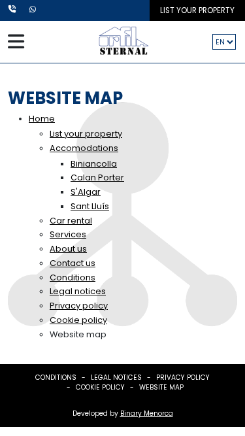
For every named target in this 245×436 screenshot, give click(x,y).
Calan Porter (97, 177)
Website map (161, 387)
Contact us (72, 263)
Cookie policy (78, 320)
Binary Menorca (146, 413)
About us (68, 248)
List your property (197, 10)
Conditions (72, 277)
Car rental (71, 220)
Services (68, 234)
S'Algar (86, 191)
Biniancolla (94, 163)
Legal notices (78, 291)
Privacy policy (79, 305)
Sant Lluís (90, 206)
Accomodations (84, 148)
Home (42, 118)
